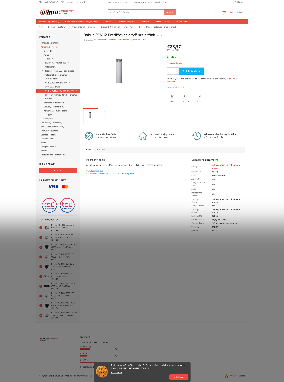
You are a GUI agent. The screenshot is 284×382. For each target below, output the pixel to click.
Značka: (139, 39)
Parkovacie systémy (50, 42)
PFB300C (232, 78)
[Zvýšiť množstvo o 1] (177, 69)
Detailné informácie (175, 87)
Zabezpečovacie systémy (52, 126)
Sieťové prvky (47, 118)
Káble (43, 142)
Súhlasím (180, 377)
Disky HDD (48, 50)
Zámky (44, 150)
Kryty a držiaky (51, 78)
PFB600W (171, 81)
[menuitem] (49, 21)
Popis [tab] (88, 149)
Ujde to (83, 353)
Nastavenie (116, 372)
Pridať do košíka (193, 71)
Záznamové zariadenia (54, 102)
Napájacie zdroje (48, 146)
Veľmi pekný (85, 346)
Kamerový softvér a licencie (56, 110)
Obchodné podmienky (118, 2)
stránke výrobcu (127, 174)
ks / (58, 170)
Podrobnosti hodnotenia (119, 39)
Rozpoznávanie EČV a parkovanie (59, 70)
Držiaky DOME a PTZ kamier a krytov (61, 90)
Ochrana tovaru (48, 138)
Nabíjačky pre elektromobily (53, 154)
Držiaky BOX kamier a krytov (57, 82)
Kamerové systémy (49, 46)
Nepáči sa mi (86, 360)
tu (148, 367)
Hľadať (170, 12)
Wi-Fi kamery (50, 66)
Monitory (48, 114)
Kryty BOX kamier (52, 86)
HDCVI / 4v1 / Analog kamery (57, 62)
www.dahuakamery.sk (95, 171)
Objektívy (48, 98)
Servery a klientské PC (54, 106)
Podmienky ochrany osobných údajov (152, 2)
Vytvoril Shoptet (237, 375)
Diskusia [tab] (101, 149)
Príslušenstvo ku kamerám (55, 74)
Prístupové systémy (50, 130)
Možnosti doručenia (176, 63)
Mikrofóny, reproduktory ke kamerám (60, 94)
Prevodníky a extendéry (51, 122)
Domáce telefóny (48, 134)
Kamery (47, 55)
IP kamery (49, 58)
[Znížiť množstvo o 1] (177, 73)
